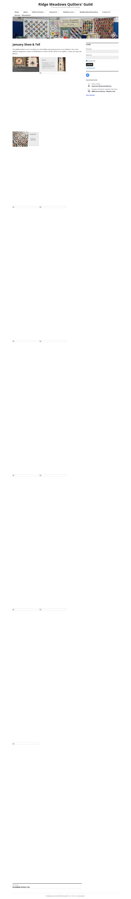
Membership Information (89, 12)
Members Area (68, 12)
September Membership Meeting (101, 86)
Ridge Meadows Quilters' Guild (65, 4)
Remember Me (91, 61)
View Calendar (90, 95)
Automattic (81, 896)
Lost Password (90, 68)
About (25, 12)
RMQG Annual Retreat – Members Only (103, 91)
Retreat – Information (23, 15)
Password (89, 55)
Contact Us (106, 12)
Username (89, 49)
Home (17, 12)
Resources (53, 12)
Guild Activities (37, 12)
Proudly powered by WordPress (55, 896)
